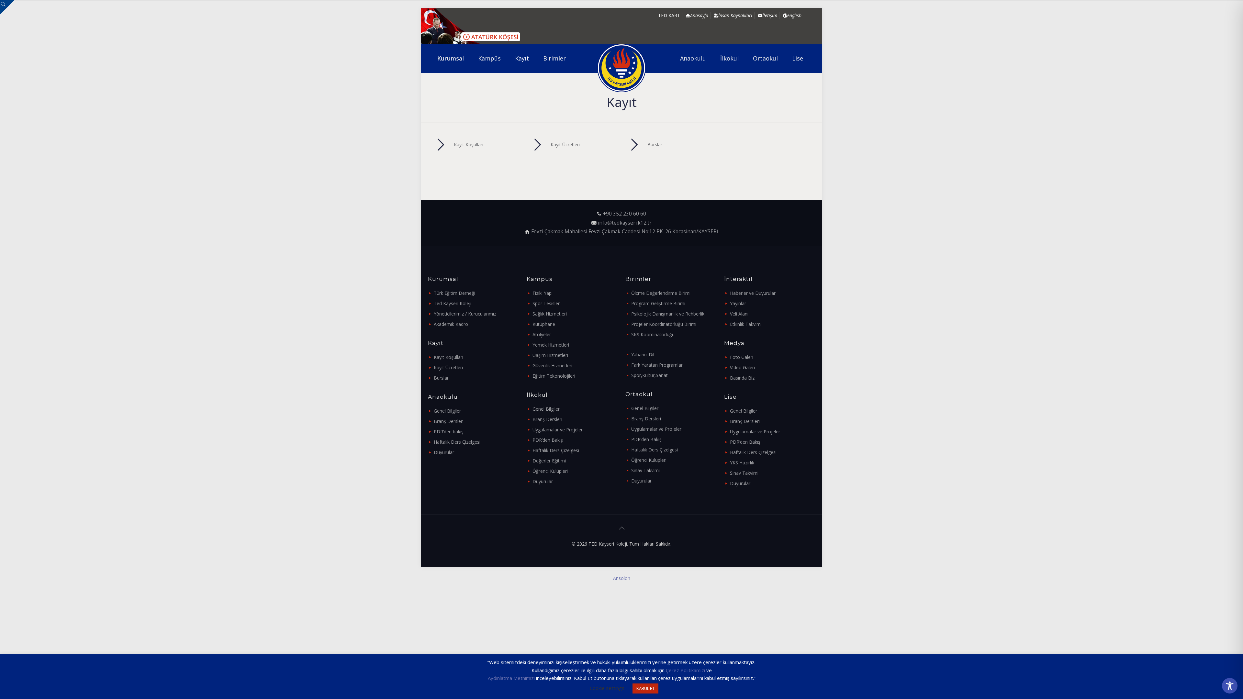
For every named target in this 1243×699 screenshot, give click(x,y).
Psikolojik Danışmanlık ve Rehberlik (667, 314)
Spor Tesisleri (546, 303)
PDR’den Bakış (547, 440)
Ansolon (621, 578)
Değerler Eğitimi (549, 461)
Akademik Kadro (451, 324)
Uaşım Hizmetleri (550, 355)
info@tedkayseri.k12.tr (625, 222)
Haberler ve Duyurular (753, 293)
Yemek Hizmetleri (550, 345)
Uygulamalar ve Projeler (557, 430)
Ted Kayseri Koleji (452, 303)
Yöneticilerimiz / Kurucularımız (465, 314)
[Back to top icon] (621, 528)
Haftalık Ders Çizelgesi (457, 442)
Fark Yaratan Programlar (657, 365)
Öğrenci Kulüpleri (550, 471)
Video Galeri (742, 367)
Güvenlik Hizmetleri (552, 365)
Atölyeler (541, 334)
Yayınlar (738, 303)
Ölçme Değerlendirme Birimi (660, 293)
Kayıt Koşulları (448, 357)
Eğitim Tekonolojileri (553, 376)
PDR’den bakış (449, 431)
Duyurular (444, 452)
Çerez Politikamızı (685, 670)
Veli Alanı (739, 314)
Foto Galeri (741, 357)
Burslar (441, 378)
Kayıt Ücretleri (448, 367)
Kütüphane (543, 324)
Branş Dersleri (449, 421)
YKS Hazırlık (742, 463)
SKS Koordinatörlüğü (653, 334)
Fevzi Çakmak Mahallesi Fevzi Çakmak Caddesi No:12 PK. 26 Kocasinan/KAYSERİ (624, 231)
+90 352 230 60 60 (624, 213)
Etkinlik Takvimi (746, 324)
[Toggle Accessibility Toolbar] (1229, 685)
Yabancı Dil (642, 354)
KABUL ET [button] (645, 688)
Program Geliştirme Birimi (658, 303)
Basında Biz (742, 378)
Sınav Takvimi (645, 470)
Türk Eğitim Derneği (454, 293)
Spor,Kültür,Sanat (649, 375)
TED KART (669, 15)
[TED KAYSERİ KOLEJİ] (621, 68)
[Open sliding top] (7, 7)
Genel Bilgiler (447, 411)
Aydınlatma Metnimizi (511, 678)
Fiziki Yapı (542, 293)
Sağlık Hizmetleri (549, 314)
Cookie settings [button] (607, 688)
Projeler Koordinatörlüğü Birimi (663, 324)
